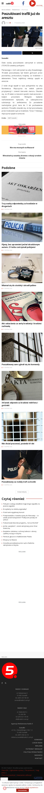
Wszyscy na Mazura (10, 540)
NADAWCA (38, 755)
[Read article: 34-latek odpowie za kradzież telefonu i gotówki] (22, 385)
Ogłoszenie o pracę (16, 770)
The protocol (29, 770)
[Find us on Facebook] (2, 683)
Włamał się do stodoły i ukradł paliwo (19, 285)
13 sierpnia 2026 (7, 446)
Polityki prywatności (31, 787)
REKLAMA (38, 746)
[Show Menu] (3, 3)
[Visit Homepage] (10, 3)
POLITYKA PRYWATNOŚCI (33, 752)
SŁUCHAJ (39, 5)
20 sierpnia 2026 (7, 209)
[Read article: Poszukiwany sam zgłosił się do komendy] (22, 347)
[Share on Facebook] (12, 53)
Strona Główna (6, 10)
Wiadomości (16, 10)
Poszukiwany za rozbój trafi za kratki (19, 481)
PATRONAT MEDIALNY (34, 749)
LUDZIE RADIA (37, 743)
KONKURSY (38, 740)
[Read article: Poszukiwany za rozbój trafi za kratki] (22, 464)
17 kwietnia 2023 (19, 23)
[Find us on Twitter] (5, 683)
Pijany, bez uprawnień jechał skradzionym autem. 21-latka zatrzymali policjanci (21, 245)
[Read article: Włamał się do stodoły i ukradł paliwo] (22, 268)
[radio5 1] (22, 130)
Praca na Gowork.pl (8, 775)
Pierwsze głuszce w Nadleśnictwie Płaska (17, 537)
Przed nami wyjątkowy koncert (13, 512)
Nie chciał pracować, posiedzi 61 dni (18, 443)
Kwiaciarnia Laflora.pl (24, 775)
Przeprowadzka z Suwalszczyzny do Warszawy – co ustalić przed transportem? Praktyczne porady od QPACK (21, 518)
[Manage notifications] (4, 788)
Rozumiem (22, 790)
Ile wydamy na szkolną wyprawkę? (15, 509)
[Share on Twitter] (32, 53)
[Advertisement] (22, 575)
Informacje (24, 10)
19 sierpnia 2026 (7, 288)
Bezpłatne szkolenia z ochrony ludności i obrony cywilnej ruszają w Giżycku (19, 532)
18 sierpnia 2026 (7, 408)
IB (10, 23)
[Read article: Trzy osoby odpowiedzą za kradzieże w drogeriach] (22, 186)
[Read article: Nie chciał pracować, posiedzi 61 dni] (22, 426)
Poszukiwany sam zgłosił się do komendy (20, 364)
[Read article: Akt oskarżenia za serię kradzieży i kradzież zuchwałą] (22, 306)
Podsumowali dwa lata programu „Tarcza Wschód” (20, 523)
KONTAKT (38, 758)
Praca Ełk (5, 770)
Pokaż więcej (22, 492)
